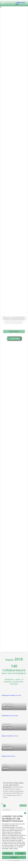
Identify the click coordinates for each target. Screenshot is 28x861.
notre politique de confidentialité (10, 850)
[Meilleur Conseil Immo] (21, 3)
